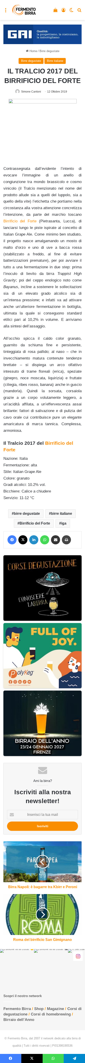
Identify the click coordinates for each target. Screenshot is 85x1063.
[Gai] (42, 34)
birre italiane (61, 513)
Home (33, 51)
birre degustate (27, 513)
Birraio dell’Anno (18, 1020)
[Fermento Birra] (24, 10)
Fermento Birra (17, 1009)
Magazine (55, 1009)
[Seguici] (77, 956)
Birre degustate (49, 51)
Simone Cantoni (31, 91)
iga (63, 523)
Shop (39, 1009)
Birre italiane (55, 61)
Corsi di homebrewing (51, 1014)
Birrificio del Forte (34, 523)
